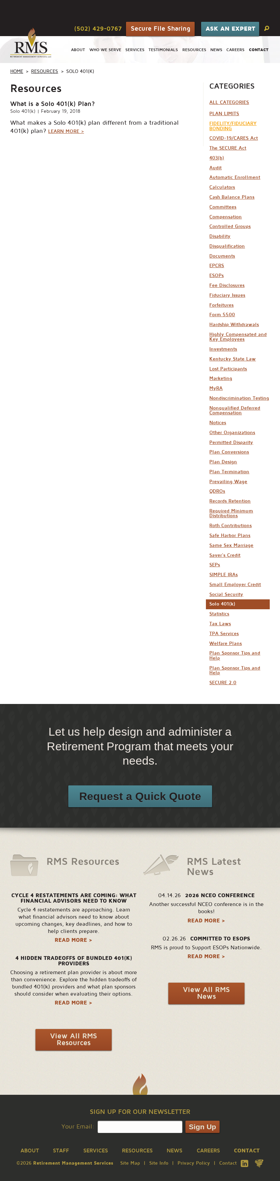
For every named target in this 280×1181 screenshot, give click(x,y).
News (216, 50)
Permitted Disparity (231, 442)
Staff (61, 1151)
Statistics (219, 613)
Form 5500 (222, 314)
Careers (235, 50)
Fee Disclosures (226, 285)
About (78, 50)
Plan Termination (229, 471)
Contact (228, 1163)
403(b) (216, 157)
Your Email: (78, 1126)
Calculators (222, 187)
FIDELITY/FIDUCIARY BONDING (232, 126)
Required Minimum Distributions (231, 513)
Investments (223, 349)
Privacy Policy (194, 1163)
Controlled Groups (230, 226)
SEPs (214, 564)
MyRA (216, 388)
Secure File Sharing (160, 28)
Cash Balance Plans (231, 197)
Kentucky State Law (232, 359)
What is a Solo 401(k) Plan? (52, 103)
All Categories (229, 102)
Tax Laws (220, 623)
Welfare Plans (225, 643)
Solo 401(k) (23, 111)
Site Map (130, 1163)
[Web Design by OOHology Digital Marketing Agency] (259, 1163)
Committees (222, 207)
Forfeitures (221, 305)
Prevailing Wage (228, 481)
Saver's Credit (224, 555)
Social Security (226, 594)
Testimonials (163, 50)
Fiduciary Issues (227, 295)
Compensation (225, 216)
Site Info (158, 1163)
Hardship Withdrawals (234, 324)
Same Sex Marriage (231, 545)
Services (134, 50)
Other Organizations (232, 432)
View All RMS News (206, 993)
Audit (215, 167)
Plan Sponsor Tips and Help (234, 655)
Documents (222, 256)
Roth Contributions (230, 525)
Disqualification (227, 246)
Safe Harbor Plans (229, 535)
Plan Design (223, 461)
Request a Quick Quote (140, 796)
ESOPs (216, 275)
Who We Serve (105, 50)
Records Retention (230, 501)
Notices (217, 422)
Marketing (220, 378)
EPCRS (216, 265)
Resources (194, 50)
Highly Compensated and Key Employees (238, 337)
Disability (219, 236)
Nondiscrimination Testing (239, 398)
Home (16, 71)
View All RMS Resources (73, 1039)
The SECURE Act (227, 148)
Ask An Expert (230, 28)
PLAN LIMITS (224, 113)
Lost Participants (228, 368)
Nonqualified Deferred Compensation (234, 410)
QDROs (217, 491)
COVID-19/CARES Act (233, 138)
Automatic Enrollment (234, 177)
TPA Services (224, 633)
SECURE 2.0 (222, 682)
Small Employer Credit (235, 584)
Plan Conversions (229, 452)
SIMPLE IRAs (223, 574)
